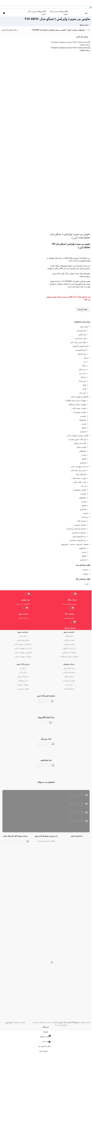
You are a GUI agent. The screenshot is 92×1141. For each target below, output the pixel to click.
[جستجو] (2, 12)
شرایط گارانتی (69, 689)
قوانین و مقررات (23, 689)
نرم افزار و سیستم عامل (23, 644)
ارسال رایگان (69, 676)
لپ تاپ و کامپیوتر (69, 648)
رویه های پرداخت (69, 672)
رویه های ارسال (69, 668)
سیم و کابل (69, 636)
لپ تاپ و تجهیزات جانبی (23, 648)
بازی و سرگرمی (69, 640)
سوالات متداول (23, 685)
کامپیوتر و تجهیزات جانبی (23, 652)
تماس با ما (23, 672)
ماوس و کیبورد (69, 644)
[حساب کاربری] (82, 12)
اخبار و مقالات (23, 681)
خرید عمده (69, 685)
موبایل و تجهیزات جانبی (23, 656)
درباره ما (23, 668)
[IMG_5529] (46, 7)
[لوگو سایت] (57, 13)
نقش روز (9, 1022)
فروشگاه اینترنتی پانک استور (68, 1022)
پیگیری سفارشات (69, 681)
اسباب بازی (23, 636)
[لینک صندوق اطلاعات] (46, 743)
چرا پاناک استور (23, 676)
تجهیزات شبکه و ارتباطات (69, 656)
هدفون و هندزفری (23, 640)
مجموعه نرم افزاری (69, 652)
